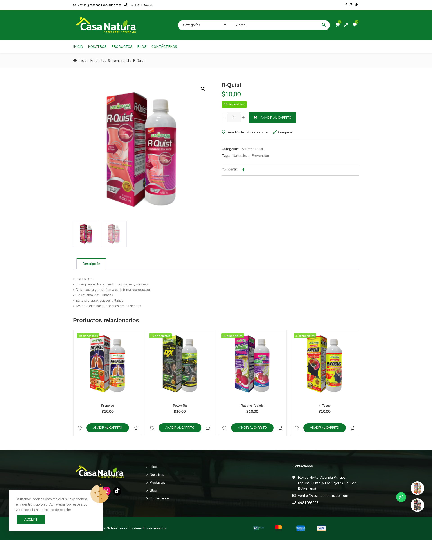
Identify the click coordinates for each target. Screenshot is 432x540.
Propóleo (107, 405)
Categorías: (230, 149)
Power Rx (180, 405)
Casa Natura (107, 528)
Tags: (226, 155)
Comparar (285, 132)
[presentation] (76, 387)
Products (97, 60)
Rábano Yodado (252, 405)
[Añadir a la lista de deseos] (80, 427)
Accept (31, 519)
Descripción (91, 264)
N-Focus (324, 405)
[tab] (91, 263)
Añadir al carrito (276, 118)
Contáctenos (164, 46)
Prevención (260, 155)
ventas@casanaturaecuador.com (99, 5)
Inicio (78, 46)
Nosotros (97, 46)
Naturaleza (241, 155)
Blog (141, 46)
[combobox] (203, 25)
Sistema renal (118, 60)
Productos (121, 46)
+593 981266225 (141, 5)
